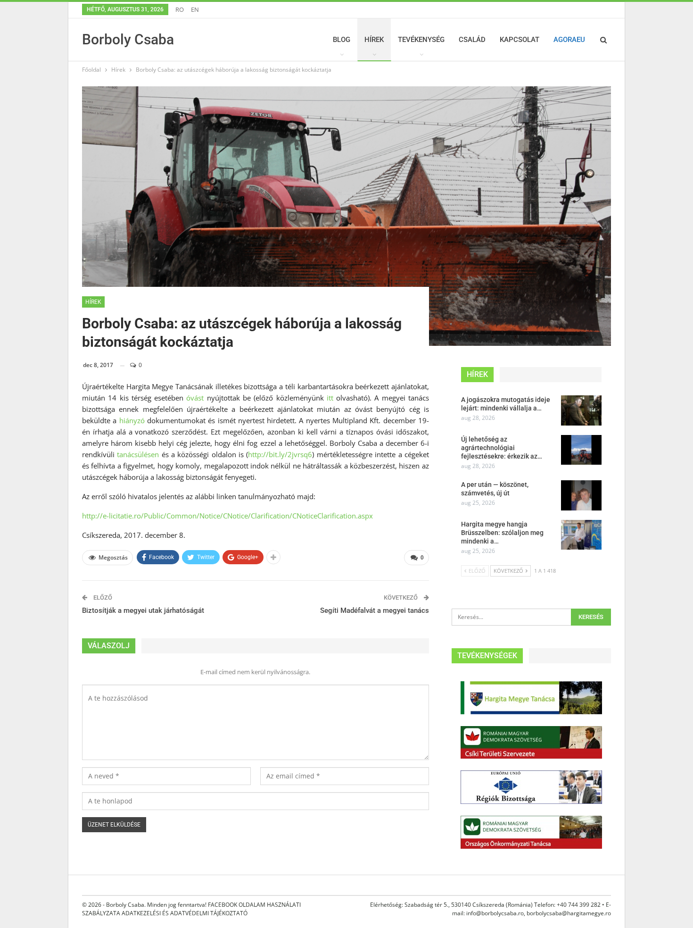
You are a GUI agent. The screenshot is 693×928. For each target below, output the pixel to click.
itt (330, 397)
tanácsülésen (138, 454)
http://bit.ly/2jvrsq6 (280, 454)
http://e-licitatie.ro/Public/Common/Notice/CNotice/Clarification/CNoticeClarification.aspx (227, 515)
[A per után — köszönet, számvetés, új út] (581, 495)
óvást (195, 397)
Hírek (374, 39)
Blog (341, 39)
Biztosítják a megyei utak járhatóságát (143, 610)
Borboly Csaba (128, 39)
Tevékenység (421, 39)
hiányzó (132, 420)
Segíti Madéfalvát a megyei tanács (374, 610)
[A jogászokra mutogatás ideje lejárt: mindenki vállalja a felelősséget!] (581, 410)
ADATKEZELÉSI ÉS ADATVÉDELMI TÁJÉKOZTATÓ (185, 913)
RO (179, 9)
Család (472, 39)
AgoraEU (569, 39)
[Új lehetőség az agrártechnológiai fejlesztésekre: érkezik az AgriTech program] (581, 450)
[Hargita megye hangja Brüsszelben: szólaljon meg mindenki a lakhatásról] (581, 535)
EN (195, 9)
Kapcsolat (519, 39)
